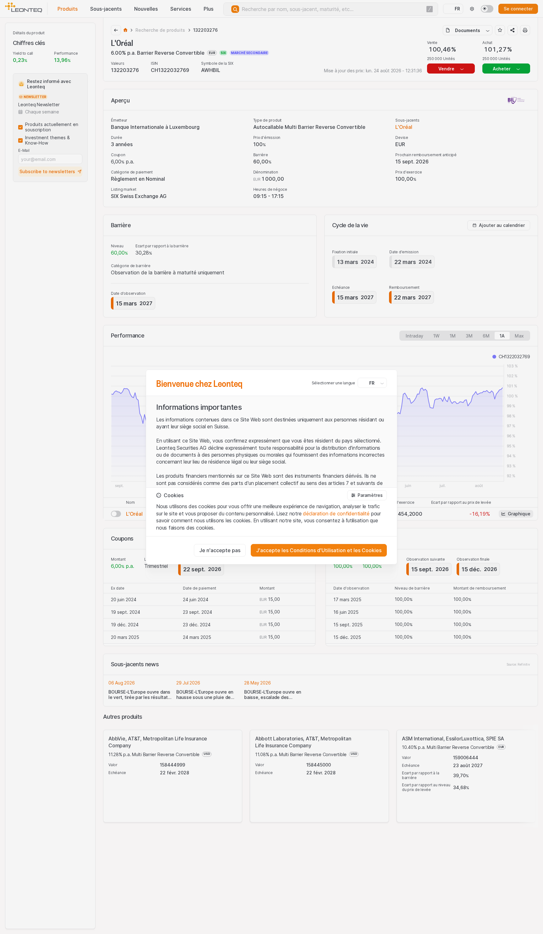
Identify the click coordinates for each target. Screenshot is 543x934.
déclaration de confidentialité (336, 513)
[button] (367, 495)
